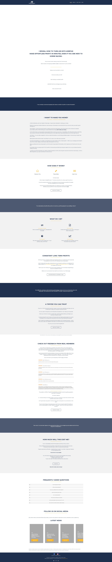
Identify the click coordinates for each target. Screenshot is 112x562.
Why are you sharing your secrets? (56, 497)
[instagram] (57, 554)
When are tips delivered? (57, 487)
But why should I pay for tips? (56, 492)
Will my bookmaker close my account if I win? (56, 500)
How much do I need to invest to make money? (56, 502)
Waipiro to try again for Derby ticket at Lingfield (51, 536)
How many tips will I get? (57, 484)
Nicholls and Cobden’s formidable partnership (65, 536)
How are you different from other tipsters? (56, 489)
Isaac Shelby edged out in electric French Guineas (35, 536)
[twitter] (56, 554)
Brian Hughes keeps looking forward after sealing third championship (81, 535)
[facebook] (54, 554)
